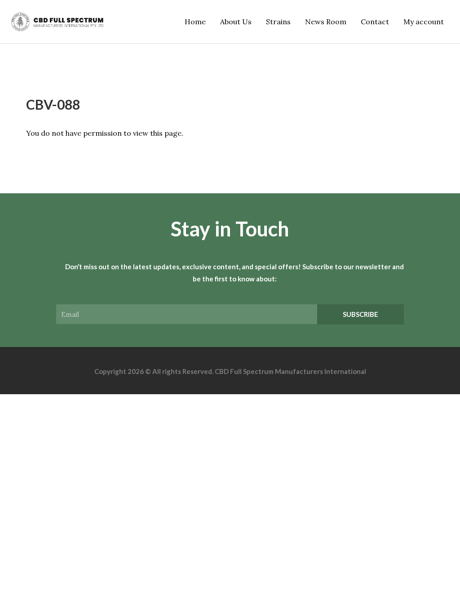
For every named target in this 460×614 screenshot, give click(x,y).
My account (423, 21)
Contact (375, 21)
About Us (236, 21)
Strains (278, 21)
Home (195, 21)
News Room (325, 21)
